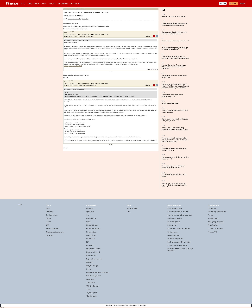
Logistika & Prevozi (93, 252)
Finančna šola (91, 232)
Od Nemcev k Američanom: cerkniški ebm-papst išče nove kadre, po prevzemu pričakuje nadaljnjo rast (175, 139)
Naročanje (49, 212)
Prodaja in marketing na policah (178, 228)
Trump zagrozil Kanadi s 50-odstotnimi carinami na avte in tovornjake (174, 33)
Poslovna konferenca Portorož (178, 212)
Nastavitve (74, 9)
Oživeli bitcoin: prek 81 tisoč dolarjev (174, 16)
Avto (87, 215)
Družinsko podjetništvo (175, 238)
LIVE (23, 4)
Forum (44, 4)
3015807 (67, 85)
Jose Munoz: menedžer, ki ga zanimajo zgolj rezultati (174, 76)
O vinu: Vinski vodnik (215, 228)
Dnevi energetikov (173, 222)
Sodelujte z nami (51, 215)
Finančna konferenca (174, 218)
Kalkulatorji (63, 4)
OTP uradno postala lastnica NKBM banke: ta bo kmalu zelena (91, 34)
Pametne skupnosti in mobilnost (97, 272)
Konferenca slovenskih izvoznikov (179, 242)
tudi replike (85, 19)
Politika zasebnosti (52, 228)
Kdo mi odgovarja (87, 12)
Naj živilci (89, 262)
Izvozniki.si (90, 245)
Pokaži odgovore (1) (152, 69)
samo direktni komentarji (74, 19)
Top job (88, 289)
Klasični (70, 12)
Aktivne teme (96, 12)
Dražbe (88, 222)
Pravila (79, 9)
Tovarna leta (90, 282)
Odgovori (147, 36)
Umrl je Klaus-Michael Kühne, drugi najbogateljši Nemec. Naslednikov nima (175, 128)
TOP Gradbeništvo (92, 286)
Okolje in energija (92, 266)
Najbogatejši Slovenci (94, 259)
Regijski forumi (172, 232)
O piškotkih (49, 235)
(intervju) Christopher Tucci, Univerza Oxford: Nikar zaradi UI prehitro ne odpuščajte (174, 66)
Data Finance (91, 218)
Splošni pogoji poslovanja (55, 232)
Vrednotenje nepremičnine (217, 212)
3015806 (67, 36)
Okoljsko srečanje (173, 235)
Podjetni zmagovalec (93, 276)
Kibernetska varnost (93, 249)
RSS (47, 225)
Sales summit (172, 225)
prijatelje (71, 15)
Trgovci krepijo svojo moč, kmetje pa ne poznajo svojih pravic (175, 120)
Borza (36, 4)
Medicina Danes (132, 208)
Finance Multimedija (93, 228)
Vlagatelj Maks (91, 296)
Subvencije (90, 279)
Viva (128, 212)
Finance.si (90, 208)
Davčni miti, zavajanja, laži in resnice (174, 41)
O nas (48, 208)
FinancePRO (90, 238)
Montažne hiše (91, 255)
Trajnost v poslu (91, 293)
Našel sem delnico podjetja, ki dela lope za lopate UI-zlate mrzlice (175, 48)
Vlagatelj (233, 3)
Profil (69, 9)
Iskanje (83, 9)
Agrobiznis (90, 212)
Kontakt (48, 222)
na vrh (110, 72)
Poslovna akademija (174, 208)
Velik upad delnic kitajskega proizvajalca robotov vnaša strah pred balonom (175, 24)
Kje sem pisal (104, 12)
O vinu (88, 269)
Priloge (48, 218)
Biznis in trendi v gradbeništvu (177, 245)
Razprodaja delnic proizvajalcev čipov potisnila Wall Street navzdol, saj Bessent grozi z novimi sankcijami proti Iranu (175, 86)
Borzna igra (212, 208)
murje (65, 32)
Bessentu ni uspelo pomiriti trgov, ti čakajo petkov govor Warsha (173, 167)
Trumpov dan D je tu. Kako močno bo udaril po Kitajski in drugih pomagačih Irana (174, 185)
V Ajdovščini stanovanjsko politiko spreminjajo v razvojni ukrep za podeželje (175, 57)
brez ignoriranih (79, 15)
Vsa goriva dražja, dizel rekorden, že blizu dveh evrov (175, 158)
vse (67, 15)
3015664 (91, 36)
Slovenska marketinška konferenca (179, 215)
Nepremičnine (91, 235)
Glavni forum (74, 23)
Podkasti (52, 4)
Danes (29, 4)
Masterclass (75, 4)
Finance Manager (92, 225)
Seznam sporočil (77, 12)
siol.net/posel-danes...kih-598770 (73, 66)
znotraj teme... (84, 29)
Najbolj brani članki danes (170, 103)
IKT (87, 242)
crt (86, 36)
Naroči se (223, 3)
